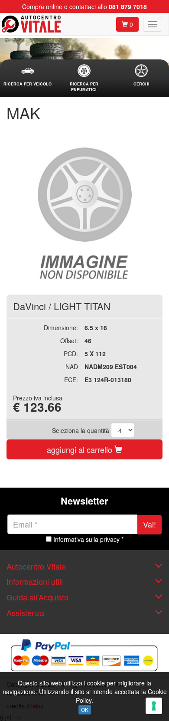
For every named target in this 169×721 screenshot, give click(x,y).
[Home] (31, 24)
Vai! (149, 524)
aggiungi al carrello (80, 449)
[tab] (27, 75)
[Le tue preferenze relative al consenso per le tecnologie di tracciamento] (154, 706)
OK (84, 709)
